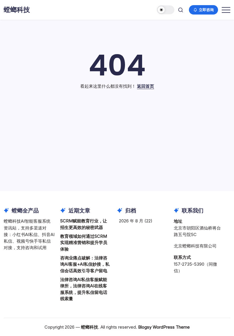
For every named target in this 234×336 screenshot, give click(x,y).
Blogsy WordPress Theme (164, 327)
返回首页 (145, 86)
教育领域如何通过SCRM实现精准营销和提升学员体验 (83, 242)
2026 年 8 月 (131, 221)
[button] (165, 9)
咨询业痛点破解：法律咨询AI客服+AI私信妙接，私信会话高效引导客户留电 (85, 264)
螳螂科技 (17, 10)
